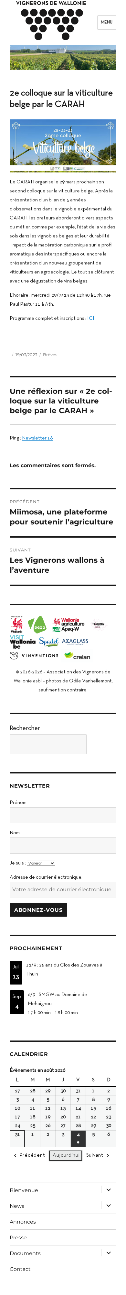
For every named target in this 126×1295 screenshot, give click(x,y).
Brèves (50, 354)
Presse (18, 1238)
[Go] (103, 744)
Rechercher (25, 728)
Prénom (18, 802)
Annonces (23, 1222)
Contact (20, 1269)
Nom (15, 833)
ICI (90, 318)
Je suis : (18, 863)
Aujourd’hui (66, 1155)
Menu (107, 22)
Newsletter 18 (37, 438)
